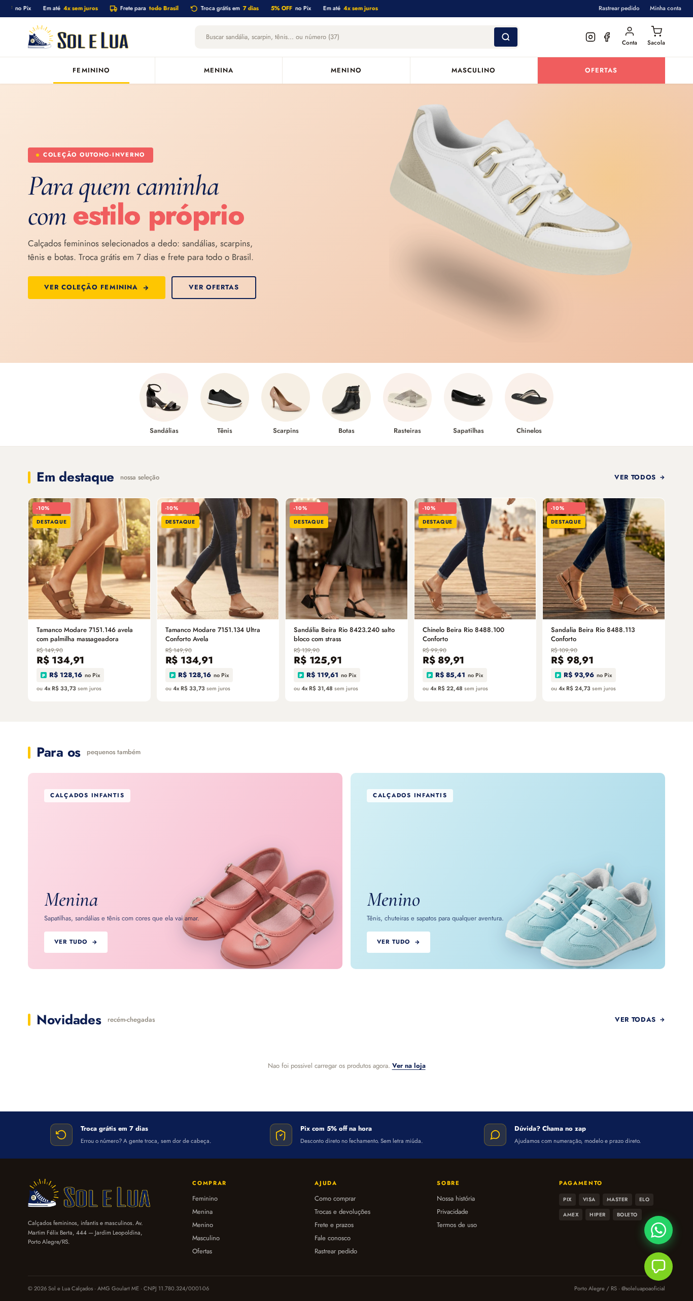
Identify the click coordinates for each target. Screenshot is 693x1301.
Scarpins (286, 430)
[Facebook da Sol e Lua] (607, 37)
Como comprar (335, 1198)
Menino (346, 70)
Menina (218, 70)
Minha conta (665, 8)
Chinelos (529, 430)
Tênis (224, 430)
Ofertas (601, 70)
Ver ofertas (214, 287)
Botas (346, 430)
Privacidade (452, 1211)
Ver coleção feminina (91, 287)
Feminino (91, 70)
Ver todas (635, 1019)
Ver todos (635, 477)
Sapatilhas (468, 430)
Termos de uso (457, 1225)
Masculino (474, 70)
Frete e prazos (334, 1225)
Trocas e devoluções (342, 1211)
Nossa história (456, 1198)
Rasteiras (407, 430)
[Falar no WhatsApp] (658, 1230)
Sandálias (164, 430)
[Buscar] (505, 37)
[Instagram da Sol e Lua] (590, 37)
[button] (658, 1266)
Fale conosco (333, 1238)
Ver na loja (409, 1065)
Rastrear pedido (619, 8)
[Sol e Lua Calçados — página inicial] (78, 37)
